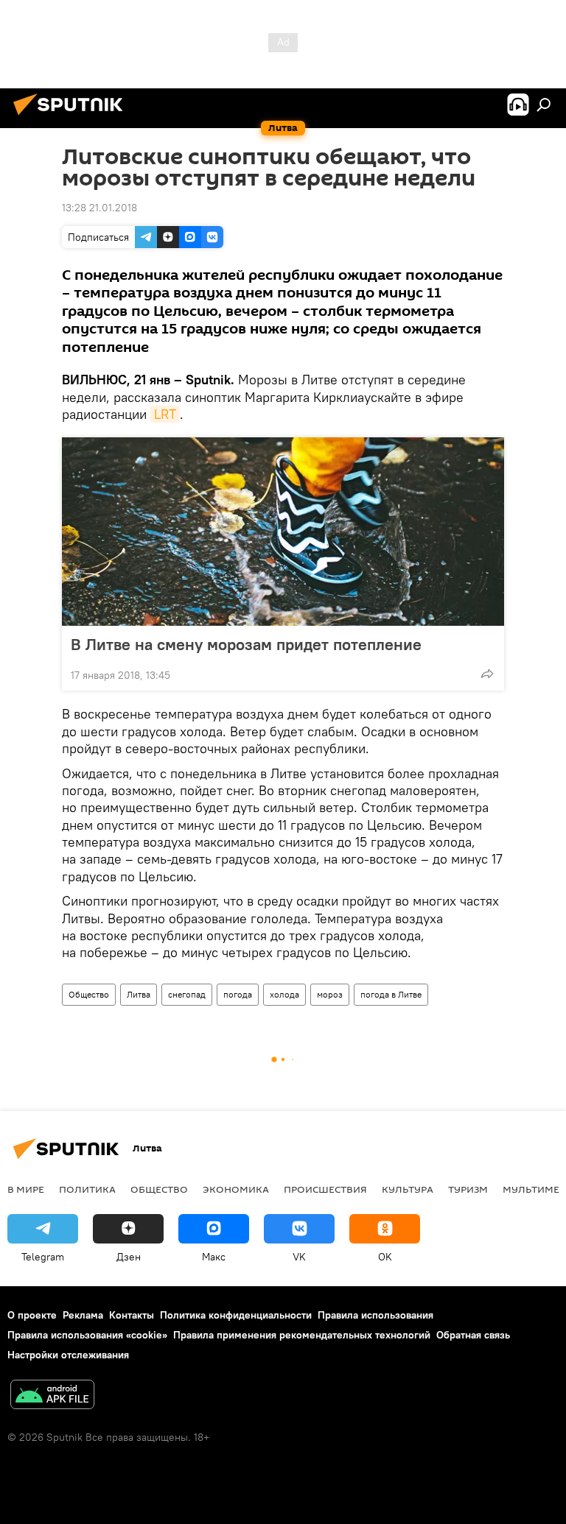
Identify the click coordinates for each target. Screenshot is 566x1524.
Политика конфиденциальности (236, 1315)
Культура (407, 1189)
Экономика (236, 1189)
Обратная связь (473, 1334)
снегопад (187, 994)
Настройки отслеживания (68, 1354)
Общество (89, 994)
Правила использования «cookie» (87, 1334)
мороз (330, 994)
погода (237, 994)
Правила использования (375, 1315)
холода (284, 994)
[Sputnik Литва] (72, 117)
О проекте (32, 1315)
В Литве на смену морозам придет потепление (246, 644)
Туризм (468, 1189)
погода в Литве (391, 994)
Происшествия (325, 1189)
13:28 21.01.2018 (99, 207)
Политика (87, 1189)
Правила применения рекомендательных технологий (301, 1334)
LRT (165, 414)
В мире (25, 1189)
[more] (487, 673)
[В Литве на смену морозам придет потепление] (283, 531)
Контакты (131, 1315)
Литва (138, 994)
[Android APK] (52, 1396)
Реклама (83, 1315)
